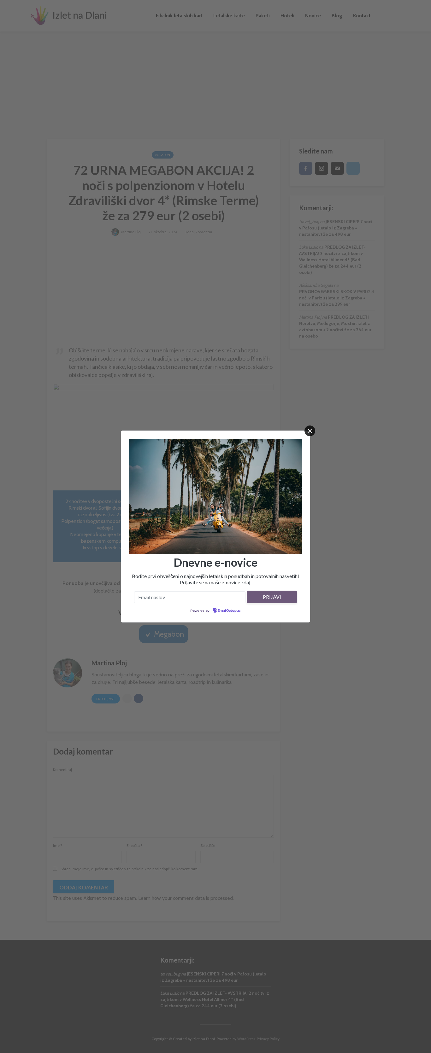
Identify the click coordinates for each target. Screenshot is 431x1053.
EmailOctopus (229, 610)
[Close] (309, 430)
